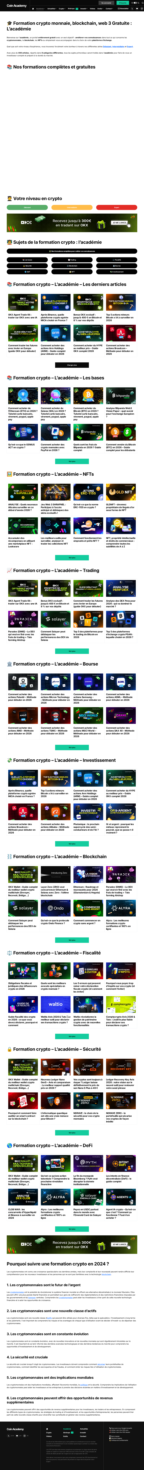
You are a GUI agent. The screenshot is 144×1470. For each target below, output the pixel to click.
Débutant (107, 46)
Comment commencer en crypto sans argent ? (86, 922)
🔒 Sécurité (27, 266)
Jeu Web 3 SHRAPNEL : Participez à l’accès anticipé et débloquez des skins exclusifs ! (54, 508)
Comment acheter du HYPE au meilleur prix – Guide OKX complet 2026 (87, 348)
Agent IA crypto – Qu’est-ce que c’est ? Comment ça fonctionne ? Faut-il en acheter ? (121, 1213)
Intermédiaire (118, 46)
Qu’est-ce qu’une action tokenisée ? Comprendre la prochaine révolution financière (55, 1180)
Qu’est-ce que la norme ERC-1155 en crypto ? (85, 506)
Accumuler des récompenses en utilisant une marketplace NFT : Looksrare (21, 542)
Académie (67, 1429)
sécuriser (101, 1364)
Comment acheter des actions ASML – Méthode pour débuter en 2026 (119, 697)
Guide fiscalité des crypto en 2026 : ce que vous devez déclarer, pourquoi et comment (23, 1021)
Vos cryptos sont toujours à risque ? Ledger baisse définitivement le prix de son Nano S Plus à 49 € (87, 1083)
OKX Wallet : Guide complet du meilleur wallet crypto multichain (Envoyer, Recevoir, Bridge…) (23, 891)
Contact (83, 1436)
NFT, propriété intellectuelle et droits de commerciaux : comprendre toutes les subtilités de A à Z (120, 542)
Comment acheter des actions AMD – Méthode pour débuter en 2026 (21, 731)
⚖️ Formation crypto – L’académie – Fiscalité (54, 953)
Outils (65, 1436)
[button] (135, 3)
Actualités (84, 1429)
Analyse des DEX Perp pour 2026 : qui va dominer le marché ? (120, 603)
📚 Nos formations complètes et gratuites (51, 67)
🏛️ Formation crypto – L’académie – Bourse (52, 664)
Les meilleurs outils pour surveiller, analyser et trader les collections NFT (54, 541)
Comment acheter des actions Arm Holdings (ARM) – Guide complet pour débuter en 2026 (53, 349)
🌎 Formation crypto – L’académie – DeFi (49, 1145)
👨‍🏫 (72, 251)
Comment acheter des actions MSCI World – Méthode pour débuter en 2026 (87, 732)
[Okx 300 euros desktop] (72, 223)
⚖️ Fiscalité (116, 260)
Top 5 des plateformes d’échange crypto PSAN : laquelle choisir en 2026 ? (119, 634)
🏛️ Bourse (116, 266)
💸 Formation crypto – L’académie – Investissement (61, 760)
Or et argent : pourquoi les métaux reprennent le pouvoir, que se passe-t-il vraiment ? (120, 828)
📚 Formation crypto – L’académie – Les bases (55, 378)
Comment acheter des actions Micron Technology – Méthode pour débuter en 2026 (55, 698)
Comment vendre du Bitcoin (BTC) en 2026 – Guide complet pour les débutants (121, 447)
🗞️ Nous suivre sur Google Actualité (120, 1428)
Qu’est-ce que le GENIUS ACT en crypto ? (21, 446)
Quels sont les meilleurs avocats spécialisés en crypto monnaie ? (53, 986)
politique (84, 1385)
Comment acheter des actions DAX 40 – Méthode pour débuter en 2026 (120, 731)
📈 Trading (72, 260)
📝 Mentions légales (115, 1438)
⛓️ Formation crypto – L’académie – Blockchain (57, 856)
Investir (83, 1433)
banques (32, 1297)
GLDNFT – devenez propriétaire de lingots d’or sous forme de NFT (120, 507)
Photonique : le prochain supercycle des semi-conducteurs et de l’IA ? (86, 827)
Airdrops (68, 1433)
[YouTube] (137, 8)
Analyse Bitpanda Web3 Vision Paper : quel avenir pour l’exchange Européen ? (120, 412)
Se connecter (106, 3)
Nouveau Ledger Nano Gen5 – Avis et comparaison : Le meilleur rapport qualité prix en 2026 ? (55, 1083)
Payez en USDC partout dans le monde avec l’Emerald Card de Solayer (87, 1212)
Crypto (49, 1433)
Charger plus (72, 365)
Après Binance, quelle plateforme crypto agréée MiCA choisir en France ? (54, 317)
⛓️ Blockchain (72, 266)
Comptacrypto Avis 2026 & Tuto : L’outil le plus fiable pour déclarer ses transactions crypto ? (120, 1021)
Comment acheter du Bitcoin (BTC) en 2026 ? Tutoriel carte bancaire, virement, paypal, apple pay (86, 414)
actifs (49, 1318)
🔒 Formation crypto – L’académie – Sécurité (54, 1049)
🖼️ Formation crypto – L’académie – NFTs (50, 474)
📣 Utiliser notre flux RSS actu (118, 1430)
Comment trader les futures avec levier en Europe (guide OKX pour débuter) (23, 348)
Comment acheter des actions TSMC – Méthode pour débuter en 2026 (54, 731)
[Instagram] (142, 8)
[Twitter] (132, 8)
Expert (130, 46)
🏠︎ (47, 1429)
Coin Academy (16, 6)
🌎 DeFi (27, 272)
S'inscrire (122, 3)
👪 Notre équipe (114, 1436)
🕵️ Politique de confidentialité (118, 1440)
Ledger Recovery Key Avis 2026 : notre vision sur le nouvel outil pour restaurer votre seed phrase (120, 1083)
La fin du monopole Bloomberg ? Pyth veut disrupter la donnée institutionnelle (85, 1180)
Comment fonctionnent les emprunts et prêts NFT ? (87, 539)
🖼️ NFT (72, 272)
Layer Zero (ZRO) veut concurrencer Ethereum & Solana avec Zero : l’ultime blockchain (55, 891)
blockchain (106, 1274)
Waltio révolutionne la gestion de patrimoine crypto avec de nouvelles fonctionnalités (86, 1021)
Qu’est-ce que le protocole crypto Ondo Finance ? (55, 922)
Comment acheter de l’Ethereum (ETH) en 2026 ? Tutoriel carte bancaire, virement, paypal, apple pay (23, 414)
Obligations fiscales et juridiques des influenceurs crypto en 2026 (22, 986)
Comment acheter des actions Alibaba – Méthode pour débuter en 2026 (55, 827)
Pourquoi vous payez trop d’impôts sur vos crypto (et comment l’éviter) (120, 986)
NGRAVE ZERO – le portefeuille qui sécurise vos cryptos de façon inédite (119, 1117)
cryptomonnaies (17, 1292)
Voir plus (72, 461)
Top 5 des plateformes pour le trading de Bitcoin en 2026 (88, 634)
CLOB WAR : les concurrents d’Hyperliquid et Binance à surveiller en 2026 (22, 1213)
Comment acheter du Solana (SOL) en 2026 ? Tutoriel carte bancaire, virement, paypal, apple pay (53, 414)
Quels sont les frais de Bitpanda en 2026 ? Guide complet (87, 447)
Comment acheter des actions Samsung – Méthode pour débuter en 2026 (87, 698)
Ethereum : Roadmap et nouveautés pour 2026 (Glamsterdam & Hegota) (86, 890)
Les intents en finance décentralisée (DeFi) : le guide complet (118, 1179)
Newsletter (124, 8)
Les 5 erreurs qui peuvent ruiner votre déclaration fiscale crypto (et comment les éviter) (87, 987)
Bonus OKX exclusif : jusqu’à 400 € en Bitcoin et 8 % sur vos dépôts (87, 317)
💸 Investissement (116, 272)
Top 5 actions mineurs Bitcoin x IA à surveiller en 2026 (119, 317)
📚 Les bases (27, 260)
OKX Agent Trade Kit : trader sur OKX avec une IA (22, 316)
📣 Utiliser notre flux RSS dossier (119, 1432)
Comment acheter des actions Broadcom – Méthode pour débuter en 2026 (119, 349)
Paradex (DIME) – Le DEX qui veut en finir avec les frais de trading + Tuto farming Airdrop (21, 635)
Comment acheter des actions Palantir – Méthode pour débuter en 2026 (22, 697)
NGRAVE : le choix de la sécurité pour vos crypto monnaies (86, 1116)
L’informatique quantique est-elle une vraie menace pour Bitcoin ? (54, 1116)
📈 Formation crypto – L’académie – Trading (53, 570)
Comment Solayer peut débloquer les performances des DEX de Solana (55, 635)
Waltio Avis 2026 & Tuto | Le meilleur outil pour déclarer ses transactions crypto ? (56, 1019)
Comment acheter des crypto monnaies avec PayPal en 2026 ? (53, 447)
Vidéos (49, 1436)
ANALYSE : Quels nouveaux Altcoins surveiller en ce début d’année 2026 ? (23, 507)
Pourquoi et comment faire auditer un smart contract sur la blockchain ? (22, 1116)
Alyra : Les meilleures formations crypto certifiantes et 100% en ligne (118, 924)
